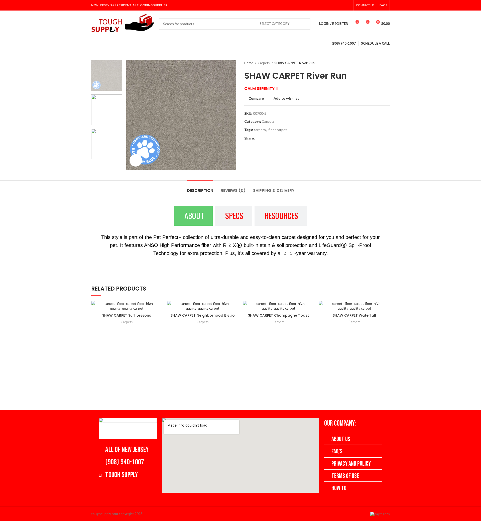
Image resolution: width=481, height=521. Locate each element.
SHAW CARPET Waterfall (354, 315)
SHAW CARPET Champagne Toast (278, 315)
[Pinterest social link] (347, 5)
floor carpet (277, 129)
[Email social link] (265, 138)
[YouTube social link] (341, 5)
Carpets (264, 63)
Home (249, 63)
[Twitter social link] (328, 5)
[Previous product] (377, 63)
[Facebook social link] (321, 5)
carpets (260, 129)
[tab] (200, 188)
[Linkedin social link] (270, 138)
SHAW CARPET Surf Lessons (126, 315)
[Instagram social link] (334, 5)
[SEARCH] (304, 24)
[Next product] (387, 63)
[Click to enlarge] (136, 160)
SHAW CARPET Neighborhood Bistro (203, 315)
